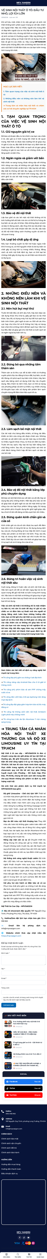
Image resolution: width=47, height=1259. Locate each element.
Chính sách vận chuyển (11, 1143)
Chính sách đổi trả (9, 1148)
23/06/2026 (4, 17)
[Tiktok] (23, 1088)
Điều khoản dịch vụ (9, 1174)
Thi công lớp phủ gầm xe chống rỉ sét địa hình (22, 678)
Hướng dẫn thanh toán (11, 1169)
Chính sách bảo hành (10, 1152)
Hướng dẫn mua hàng (10, 1164)
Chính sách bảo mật (9, 1139)
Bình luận (5, 953)
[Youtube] (23, 1095)
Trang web (5, 988)
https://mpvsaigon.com (11, 936)
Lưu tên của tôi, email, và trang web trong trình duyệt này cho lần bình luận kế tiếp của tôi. (23, 998)
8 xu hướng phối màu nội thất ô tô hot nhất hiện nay (26, 1023)
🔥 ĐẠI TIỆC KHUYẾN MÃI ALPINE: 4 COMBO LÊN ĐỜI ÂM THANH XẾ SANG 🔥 (27, 1064)
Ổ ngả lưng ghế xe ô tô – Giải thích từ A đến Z (27, 1043)
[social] (20, 1238)
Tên (3, 969)
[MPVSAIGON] (23, 3)
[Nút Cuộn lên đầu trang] (43, 1249)
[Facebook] (23, 1081)
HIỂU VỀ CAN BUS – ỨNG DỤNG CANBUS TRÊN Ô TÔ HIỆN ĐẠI (25, 1033)
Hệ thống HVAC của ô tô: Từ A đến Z (27, 1054)
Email (3, 978)
